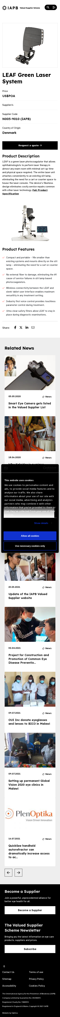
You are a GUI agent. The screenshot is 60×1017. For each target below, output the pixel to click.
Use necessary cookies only (30, 546)
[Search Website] (48, 7)
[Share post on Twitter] (22, 328)
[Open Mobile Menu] (54, 7)
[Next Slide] (18, 873)
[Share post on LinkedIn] (28, 328)
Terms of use (36, 972)
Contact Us (8, 972)
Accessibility (9, 985)
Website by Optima (10, 1013)
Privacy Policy (36, 979)
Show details (41, 523)
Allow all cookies (30, 535)
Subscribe (30, 949)
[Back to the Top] (4, 967)
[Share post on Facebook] (16, 328)
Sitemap (6, 979)
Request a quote (29, 145)
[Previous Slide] (8, 873)
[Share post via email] (34, 328)
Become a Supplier (30, 910)
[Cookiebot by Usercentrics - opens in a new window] (43, 468)
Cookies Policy (37, 985)
